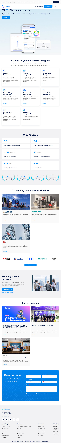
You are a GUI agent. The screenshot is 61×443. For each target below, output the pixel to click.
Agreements (55, 436)
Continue (56, 2)
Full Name (28, 374)
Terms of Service (36, 393)
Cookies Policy (55, 434)
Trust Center (4, 437)
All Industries (40, 435)
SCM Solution (19, 437)
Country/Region (29, 379)
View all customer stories (30, 264)
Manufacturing (41, 426)
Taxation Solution (20, 433)
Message (28, 384)
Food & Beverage (41, 431)
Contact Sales (6, 416)
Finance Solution (20, 431)
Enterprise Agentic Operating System (24, 426)
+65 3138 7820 (40, 6)
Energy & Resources (42, 433)
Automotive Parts (41, 430)
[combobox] (44, 382)
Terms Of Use (55, 431)
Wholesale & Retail (41, 428)
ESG (2, 433)
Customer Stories (5, 428)
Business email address (46, 374)
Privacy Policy (43, 393)
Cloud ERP (19, 428)
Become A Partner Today (7, 289)
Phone (43, 379)
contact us (29, 396)
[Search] (54, 6)
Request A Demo (48, 6)
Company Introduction (6, 426)
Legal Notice (55, 433)
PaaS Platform (20, 430)
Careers (3, 431)
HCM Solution (19, 435)
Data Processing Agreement (56, 429)
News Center (4, 430)
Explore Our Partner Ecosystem (7, 292)
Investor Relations (5, 435)
